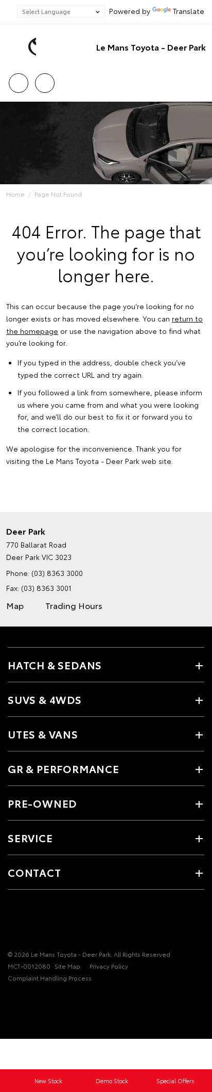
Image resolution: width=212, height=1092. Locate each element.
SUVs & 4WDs (45, 699)
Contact (34, 872)
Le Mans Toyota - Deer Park (151, 47)
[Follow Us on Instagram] (49, 922)
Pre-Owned (42, 803)
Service (30, 837)
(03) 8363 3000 (57, 573)
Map (15, 605)
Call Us (18, 79)
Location (44, 79)
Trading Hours (73, 605)
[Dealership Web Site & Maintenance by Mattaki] (28, 999)
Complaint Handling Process (50, 977)
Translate (188, 11)
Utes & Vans (43, 734)
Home (15, 193)
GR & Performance (63, 768)
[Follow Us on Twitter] (31, 922)
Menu (198, 79)
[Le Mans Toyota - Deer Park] (23, 47)
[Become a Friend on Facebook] (14, 922)
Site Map (67, 965)
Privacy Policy (109, 965)
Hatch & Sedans (55, 664)
